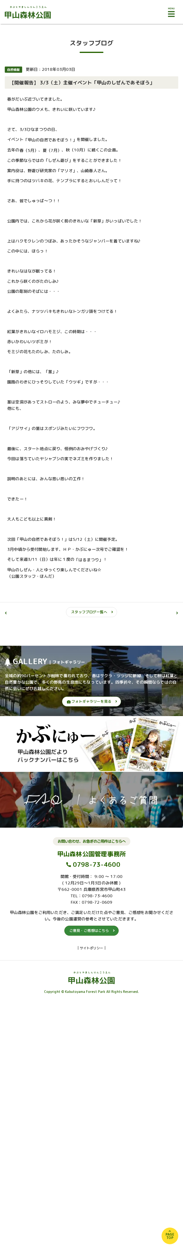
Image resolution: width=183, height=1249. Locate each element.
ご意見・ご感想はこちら (89, 930)
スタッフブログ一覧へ (89, 611)
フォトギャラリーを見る (91, 701)
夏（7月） (52, 150)
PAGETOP (170, 1236)
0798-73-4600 (96, 864)
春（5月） (29, 150)
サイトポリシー (91, 948)
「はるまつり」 (88, 560)
